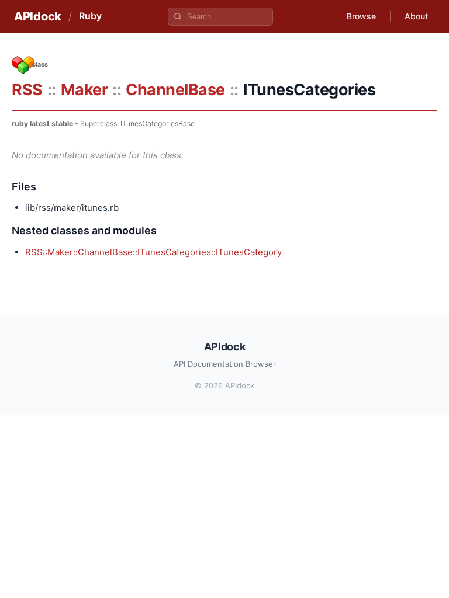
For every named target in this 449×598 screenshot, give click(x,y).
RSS (27, 89)
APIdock (37, 16)
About (416, 16)
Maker (84, 89)
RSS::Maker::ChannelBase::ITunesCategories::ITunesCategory (153, 252)
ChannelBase (175, 89)
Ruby (90, 16)
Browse (361, 16)
